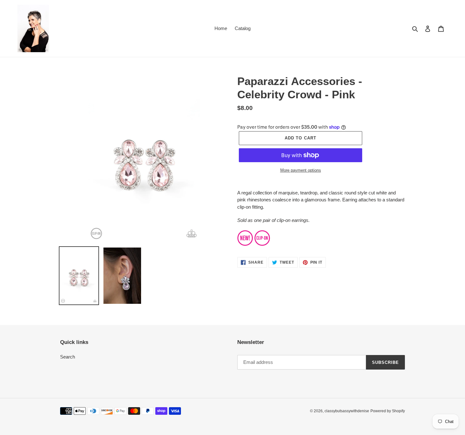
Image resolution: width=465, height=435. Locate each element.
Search (67, 356)
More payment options (300, 170)
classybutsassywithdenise (347, 411)
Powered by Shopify (387, 411)
